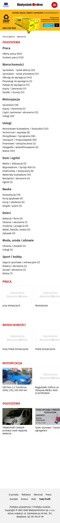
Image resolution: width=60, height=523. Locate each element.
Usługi (5, 116)
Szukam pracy (10, 57)
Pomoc (24, 499)
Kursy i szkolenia (11, 202)
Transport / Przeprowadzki (17, 139)
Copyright (10, 510)
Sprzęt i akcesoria (12, 269)
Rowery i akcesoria (12, 266)
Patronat (38, 494)
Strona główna (8, 37)
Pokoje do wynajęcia (13, 84)
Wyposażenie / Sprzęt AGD (17, 167)
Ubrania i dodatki (12, 246)
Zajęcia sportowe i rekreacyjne (19, 262)
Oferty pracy (9, 53)
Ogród (5, 182)
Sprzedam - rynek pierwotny (18, 73)
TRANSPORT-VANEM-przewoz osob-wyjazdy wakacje (14, 430)
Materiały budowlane (14, 174)
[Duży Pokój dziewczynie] (17, 338)
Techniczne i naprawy (14, 132)
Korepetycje (9, 194)
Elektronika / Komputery (16, 171)
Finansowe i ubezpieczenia (17, 143)
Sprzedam (8, 105)
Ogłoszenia (21, 37)
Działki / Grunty (11, 92)
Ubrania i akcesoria (13, 222)
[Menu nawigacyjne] (54, 5)
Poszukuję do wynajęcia (15, 81)
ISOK (33, 499)
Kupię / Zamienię (12, 88)
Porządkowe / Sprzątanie (16, 136)
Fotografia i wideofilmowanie (18, 147)
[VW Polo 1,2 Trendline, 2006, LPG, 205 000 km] (17, 376)
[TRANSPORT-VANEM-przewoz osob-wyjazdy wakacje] (17, 416)
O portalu (14, 494)
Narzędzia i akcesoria (14, 178)
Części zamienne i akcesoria (18, 112)
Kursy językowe (10, 198)
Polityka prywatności (20, 507)
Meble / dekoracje (12, 163)
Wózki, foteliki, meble (14, 229)
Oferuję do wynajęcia (14, 77)
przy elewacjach (11, 305)
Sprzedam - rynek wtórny (16, 70)
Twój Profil (44, 499)
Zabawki (7, 233)
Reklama (26, 494)
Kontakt (14, 499)
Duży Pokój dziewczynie (15, 349)
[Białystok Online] (30, 4)
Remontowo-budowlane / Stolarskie (22, 128)
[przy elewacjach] (17, 294)
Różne (5, 150)
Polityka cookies (41, 507)
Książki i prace (10, 205)
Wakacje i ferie (10, 218)
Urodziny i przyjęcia (13, 225)
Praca (48, 494)
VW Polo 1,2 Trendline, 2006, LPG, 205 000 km (14, 389)
